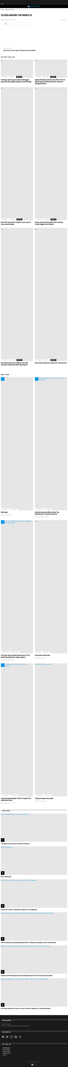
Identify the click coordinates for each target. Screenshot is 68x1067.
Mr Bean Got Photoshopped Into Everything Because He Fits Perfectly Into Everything (26, 976)
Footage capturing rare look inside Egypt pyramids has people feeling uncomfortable (16, 81)
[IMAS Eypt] (17, 443)
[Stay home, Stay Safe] (51, 586)
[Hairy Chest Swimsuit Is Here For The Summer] (51, 294)
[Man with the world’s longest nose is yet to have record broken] (17, 153)
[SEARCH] (62, 2)
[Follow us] (58, 2)
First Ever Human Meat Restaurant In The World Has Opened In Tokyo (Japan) (15, 656)
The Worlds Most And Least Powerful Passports (15, 844)
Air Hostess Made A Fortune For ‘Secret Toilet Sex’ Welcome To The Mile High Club (25, 1009)
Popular (36, 379)
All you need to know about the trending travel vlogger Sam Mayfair (49, 223)
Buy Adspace (6, 1048)
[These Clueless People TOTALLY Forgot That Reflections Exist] (17, 729)
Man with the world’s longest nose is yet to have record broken (16, 223)
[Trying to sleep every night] (51, 729)
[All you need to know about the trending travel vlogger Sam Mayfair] (51, 153)
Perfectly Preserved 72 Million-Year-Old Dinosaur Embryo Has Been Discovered (14, 364)
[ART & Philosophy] (34, 860)
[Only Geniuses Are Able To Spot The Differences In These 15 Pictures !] (51, 443)
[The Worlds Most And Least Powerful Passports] (34, 827)
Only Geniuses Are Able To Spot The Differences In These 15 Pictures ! (47, 513)
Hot (2, 379)
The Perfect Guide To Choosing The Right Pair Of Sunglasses (19, 910)
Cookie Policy (6, 1049)
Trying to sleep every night (44, 798)
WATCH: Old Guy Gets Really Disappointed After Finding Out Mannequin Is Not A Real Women (28, 943)
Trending (2, 665)
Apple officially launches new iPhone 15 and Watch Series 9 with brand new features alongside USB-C (50, 82)
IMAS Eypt (4, 512)
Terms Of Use (6, 1053)
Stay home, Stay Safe (42, 655)
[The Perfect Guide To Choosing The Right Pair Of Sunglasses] (34, 893)
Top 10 (4, 1055)
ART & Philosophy (6, 877)
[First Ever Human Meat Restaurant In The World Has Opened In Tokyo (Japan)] (17, 586)
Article (19, 77)
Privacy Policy (6, 1051)
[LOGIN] (65, 2)
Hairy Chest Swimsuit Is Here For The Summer (51, 363)
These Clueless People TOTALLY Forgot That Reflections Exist (16, 799)
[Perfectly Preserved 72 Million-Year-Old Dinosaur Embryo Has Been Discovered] (17, 294)
